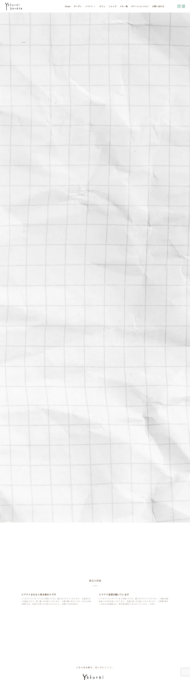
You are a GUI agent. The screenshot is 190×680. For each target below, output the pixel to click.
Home (67, 6)
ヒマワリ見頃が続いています (114, 594)
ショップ (112, 6)
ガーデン (78, 6)
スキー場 (124, 6)
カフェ (102, 6)
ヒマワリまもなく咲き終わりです (38, 594)
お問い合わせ (158, 6)
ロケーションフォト (140, 6)
